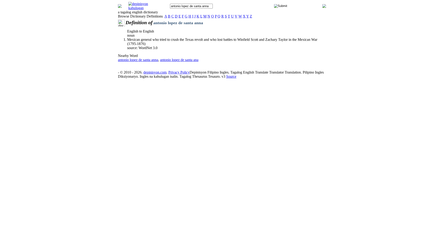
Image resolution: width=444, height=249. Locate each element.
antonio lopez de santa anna (138, 60)
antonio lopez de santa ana (179, 60)
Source (231, 76)
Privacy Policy (179, 72)
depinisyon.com (154, 72)
